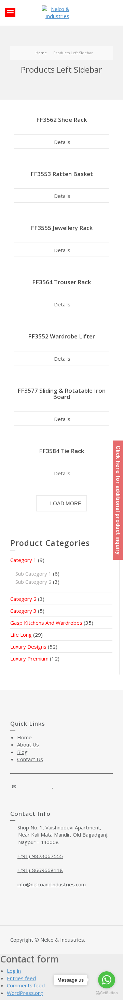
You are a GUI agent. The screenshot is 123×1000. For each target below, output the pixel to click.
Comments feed (26, 985)
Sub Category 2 (33, 581)
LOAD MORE (65, 503)
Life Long (21, 634)
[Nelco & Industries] (57, 12)
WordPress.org (25, 992)
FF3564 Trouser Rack (61, 282)
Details (62, 142)
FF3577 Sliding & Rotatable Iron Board (61, 394)
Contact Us (30, 759)
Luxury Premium (29, 658)
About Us (28, 744)
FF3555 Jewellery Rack (62, 228)
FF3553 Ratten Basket (61, 174)
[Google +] (33, 786)
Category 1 (23, 559)
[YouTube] (53, 786)
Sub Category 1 (33, 573)
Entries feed (21, 978)
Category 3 (23, 610)
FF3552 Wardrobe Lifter (61, 336)
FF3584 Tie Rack (61, 451)
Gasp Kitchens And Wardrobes (46, 622)
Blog (22, 752)
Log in (14, 970)
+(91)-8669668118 (40, 870)
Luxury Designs (28, 646)
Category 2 (23, 598)
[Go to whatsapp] (106, 979)
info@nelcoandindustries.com (51, 884)
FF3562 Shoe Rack (61, 120)
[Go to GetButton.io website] (107, 993)
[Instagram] (43, 786)
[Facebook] (24, 786)
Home (24, 737)
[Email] (14, 786)
